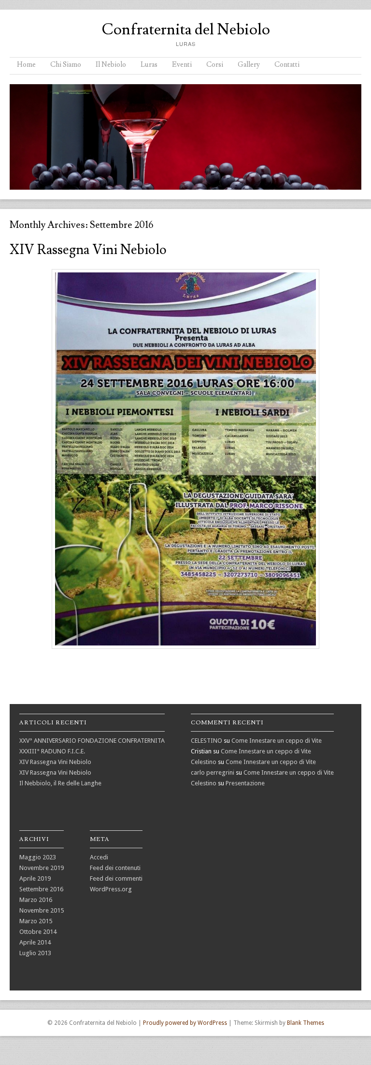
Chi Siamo (65, 64)
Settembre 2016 (41, 889)
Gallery (249, 64)
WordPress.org (111, 889)
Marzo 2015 (35, 921)
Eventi (182, 64)
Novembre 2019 (41, 867)
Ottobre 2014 (38, 931)
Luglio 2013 (35, 953)
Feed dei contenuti (115, 867)
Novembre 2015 (41, 910)
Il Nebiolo (111, 64)
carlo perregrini (212, 772)
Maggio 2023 (37, 857)
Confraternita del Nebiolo (185, 29)
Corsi (214, 64)
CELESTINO (206, 740)
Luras (149, 64)
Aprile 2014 (35, 942)
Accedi (99, 857)
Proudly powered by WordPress (185, 1023)
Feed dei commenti (116, 878)
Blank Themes (305, 1023)
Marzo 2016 (35, 899)
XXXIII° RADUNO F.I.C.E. (52, 751)
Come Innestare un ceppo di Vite (276, 740)
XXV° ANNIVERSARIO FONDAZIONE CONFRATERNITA (92, 740)
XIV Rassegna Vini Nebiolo (88, 250)
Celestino (203, 761)
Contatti (287, 64)
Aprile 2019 (35, 878)
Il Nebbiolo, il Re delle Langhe (60, 783)
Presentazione (245, 783)
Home (26, 64)
